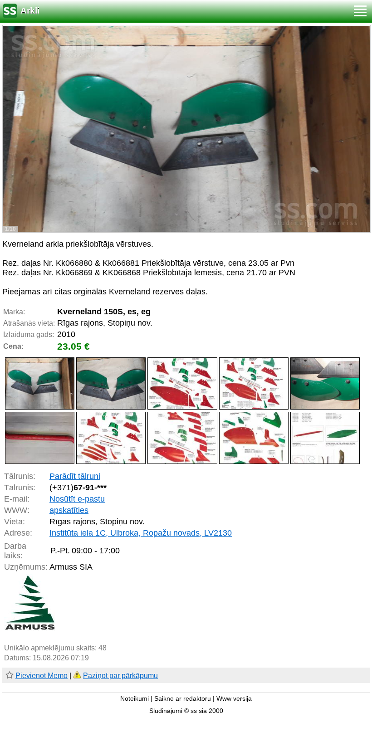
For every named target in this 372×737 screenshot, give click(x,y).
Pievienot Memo (41, 675)
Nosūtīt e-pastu (77, 498)
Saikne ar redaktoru (182, 698)
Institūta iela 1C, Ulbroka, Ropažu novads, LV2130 (140, 532)
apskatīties (68, 510)
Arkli (29, 10)
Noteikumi (134, 698)
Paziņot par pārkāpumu (120, 675)
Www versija (234, 698)
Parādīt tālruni (74, 476)
